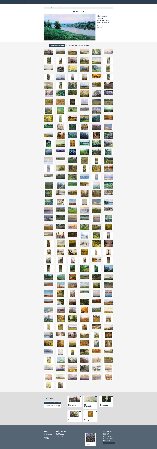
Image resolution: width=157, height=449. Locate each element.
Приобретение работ (60, 434)
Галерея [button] (13, 1)
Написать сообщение (109, 443)
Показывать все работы (57, 45)
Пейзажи (53, 7)
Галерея (48, 7)
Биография (58, 433)
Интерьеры (46, 438)
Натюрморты (46, 437)
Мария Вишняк (5, 2)
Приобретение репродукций (62, 436)
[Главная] (44, 7)
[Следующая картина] (69, 26)
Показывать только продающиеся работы (78, 45)
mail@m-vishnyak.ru (109, 438)
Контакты (28, 1)
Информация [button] (21, 1)
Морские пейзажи (48, 434)
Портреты (46, 436)
